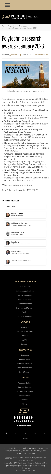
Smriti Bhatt (10, 206)
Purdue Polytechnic (9, 26)
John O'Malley (15, 54)
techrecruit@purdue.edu (25, 453)
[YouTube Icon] (25, 433)
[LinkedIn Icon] (44, 433)
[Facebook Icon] (6, 433)
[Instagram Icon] (35, 433)
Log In (25, 438)
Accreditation (24, 400)
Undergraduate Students (24, 291)
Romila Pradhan (17, 232)
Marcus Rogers (17, 214)
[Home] (24, 17)
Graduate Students (25, 295)
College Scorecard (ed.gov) (24, 465)
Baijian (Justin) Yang (19, 223)
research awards (41, 54)
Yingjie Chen (16, 251)
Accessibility (8, 463)
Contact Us (26, 468)
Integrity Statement (35, 463)
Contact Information (24, 368)
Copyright (8, 458)
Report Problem (24, 372)
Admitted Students (25, 316)
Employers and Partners (24, 308)
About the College (24, 383)
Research (24, 344)
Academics (24, 327)
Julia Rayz (15, 242)
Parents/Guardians (25, 299)
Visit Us (24, 340)
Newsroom (23, 26)
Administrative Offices (24, 391)
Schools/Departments (25, 331)
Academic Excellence (24, 363)
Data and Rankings (24, 387)
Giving (24, 404)
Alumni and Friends (24, 304)
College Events (24, 359)
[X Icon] (16, 433)
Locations (24, 336)
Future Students (25, 287)
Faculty (24, 312)
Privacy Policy (40, 465)
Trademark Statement (25, 460)
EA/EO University (20, 463)
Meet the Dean (24, 395)
